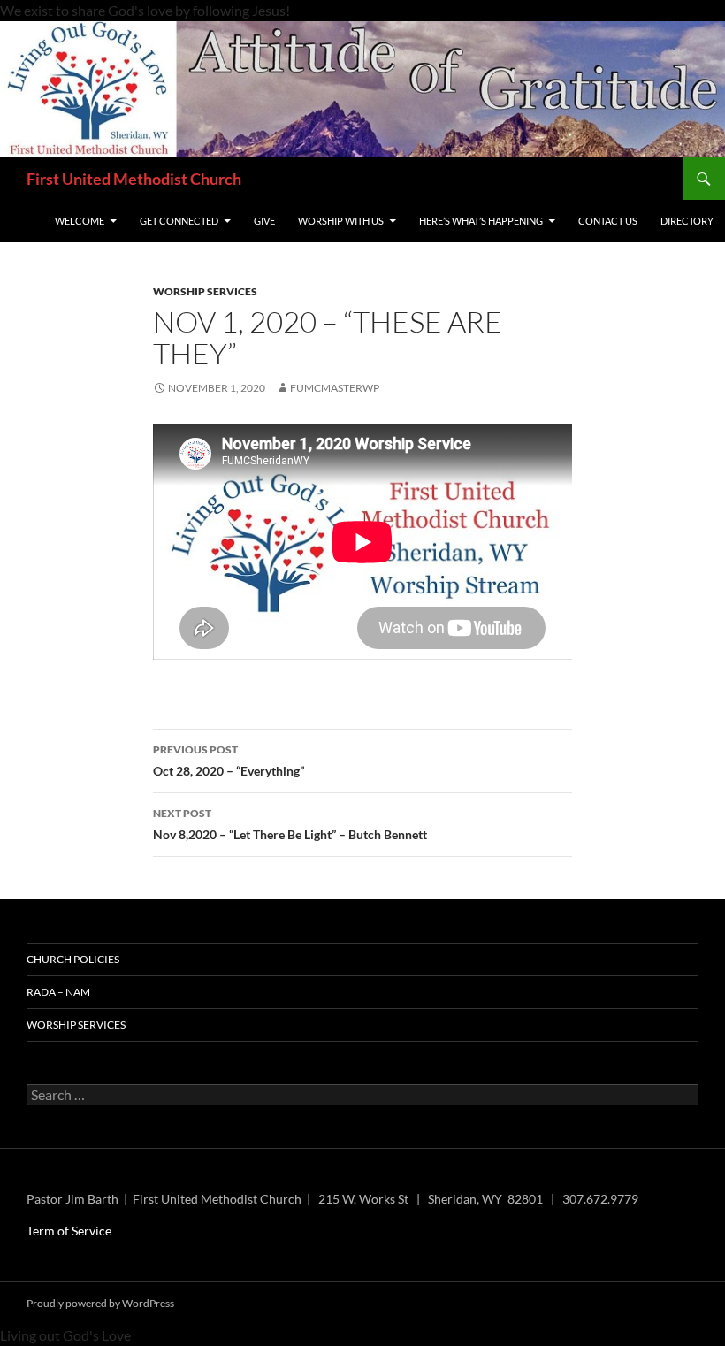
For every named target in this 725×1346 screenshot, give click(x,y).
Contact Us (607, 220)
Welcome (79, 220)
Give (264, 220)
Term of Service (69, 1230)
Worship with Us (341, 220)
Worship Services (205, 291)
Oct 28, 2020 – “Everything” (228, 760)
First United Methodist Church (134, 178)
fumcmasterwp (334, 387)
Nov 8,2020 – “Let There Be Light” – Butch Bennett (290, 824)
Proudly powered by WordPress (100, 1303)
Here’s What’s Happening (481, 220)
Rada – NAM (58, 991)
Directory (687, 220)
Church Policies (73, 959)
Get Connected (179, 220)
